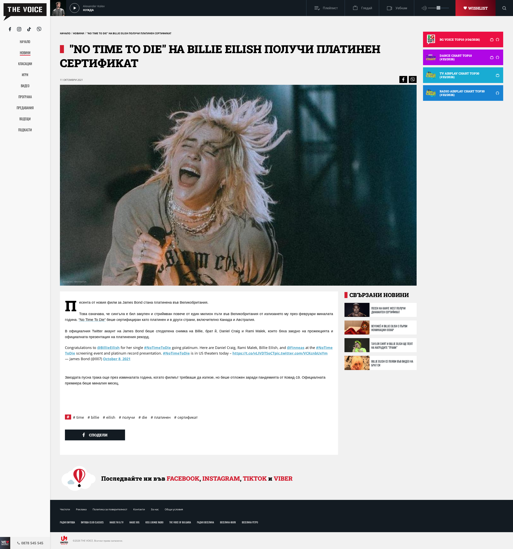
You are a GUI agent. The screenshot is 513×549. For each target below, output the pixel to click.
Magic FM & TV (116, 522)
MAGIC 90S (134, 522)
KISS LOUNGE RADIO (154, 522)
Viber (283, 478)
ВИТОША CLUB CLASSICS (92, 522)
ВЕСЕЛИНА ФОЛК (228, 522)
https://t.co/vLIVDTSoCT (253, 353)
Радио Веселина (205, 522)
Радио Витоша (67, 522)
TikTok (255, 478)
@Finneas (295, 347)
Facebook (183, 478)
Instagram (221, 478)
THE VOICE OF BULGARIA (180, 522)
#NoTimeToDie (157, 347)
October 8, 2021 (116, 358)
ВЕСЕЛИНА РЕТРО (250, 522)
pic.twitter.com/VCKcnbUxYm (301, 353)
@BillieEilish (108, 347)
